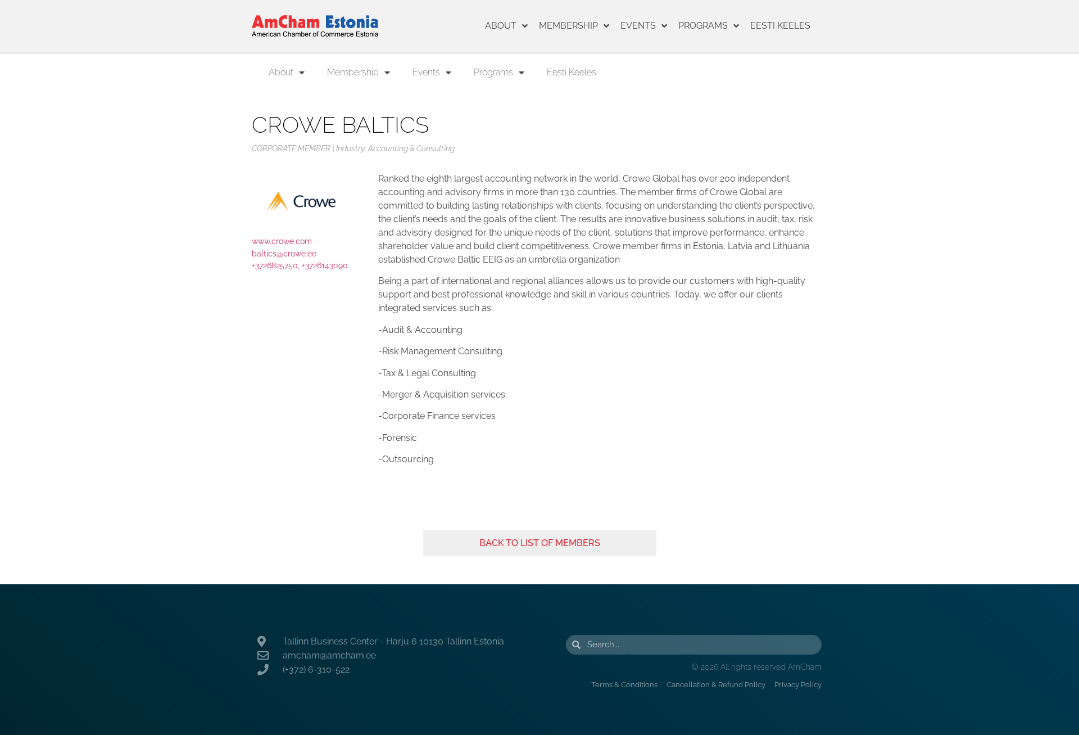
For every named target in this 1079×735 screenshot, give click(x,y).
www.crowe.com (282, 241)
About (500, 25)
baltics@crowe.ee (284, 253)
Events (638, 25)
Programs (703, 25)
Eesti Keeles (780, 25)
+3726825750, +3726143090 (300, 265)
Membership (568, 25)
